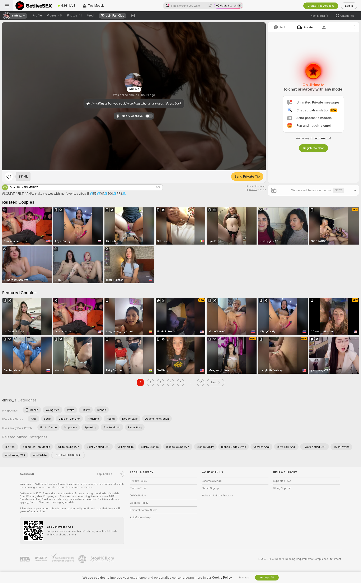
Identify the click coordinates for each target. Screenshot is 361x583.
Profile (37, 15)
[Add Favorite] (9, 176)
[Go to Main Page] (33, 5)
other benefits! (320, 138)
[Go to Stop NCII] (102, 559)
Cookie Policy (222, 577)
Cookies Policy (139, 502)
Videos (54, 15)
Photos (74, 15)
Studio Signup (210, 488)
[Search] (210, 6)
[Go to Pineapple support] (82, 559)
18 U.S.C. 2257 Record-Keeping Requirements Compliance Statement (299, 559)
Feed (90, 15)
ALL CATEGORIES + (68, 455)
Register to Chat (313, 148)
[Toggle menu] (6, 5)
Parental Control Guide (143, 510)
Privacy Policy (138, 481)
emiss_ (8, 400)
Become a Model (212, 481)
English (107, 473)
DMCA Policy (138, 495)
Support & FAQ (282, 481)
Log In (349, 5)
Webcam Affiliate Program (217, 495)
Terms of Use (138, 488)
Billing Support (282, 488)
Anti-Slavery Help (140, 517)
